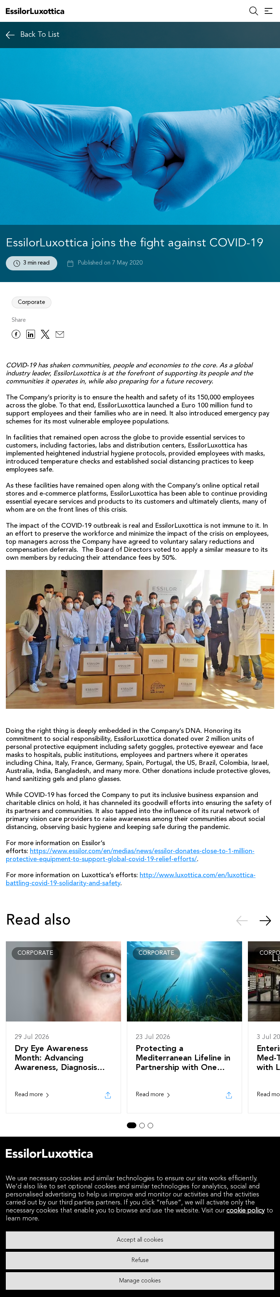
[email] (59, 335)
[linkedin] (30, 335)
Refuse (140, 1260)
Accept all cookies (140, 1240)
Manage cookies (140, 1281)
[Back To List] (10, 35)
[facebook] (16, 335)
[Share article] (108, 1095)
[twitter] (45, 335)
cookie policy (245, 1210)
